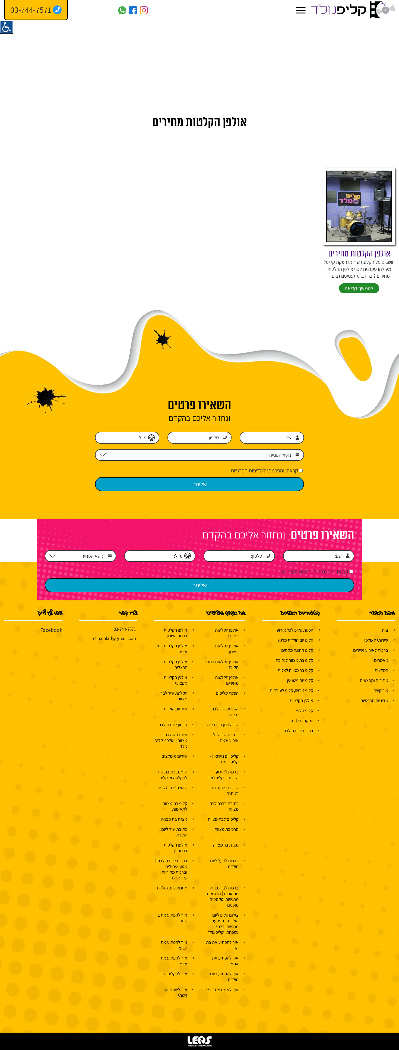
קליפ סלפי (304, 710)
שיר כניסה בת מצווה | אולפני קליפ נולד (171, 740)
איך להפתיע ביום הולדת (224, 976)
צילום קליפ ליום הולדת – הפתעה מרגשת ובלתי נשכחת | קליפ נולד (223, 923)
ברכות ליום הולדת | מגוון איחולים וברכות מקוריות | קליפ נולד (171, 869)
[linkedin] (90, 10)
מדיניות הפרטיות (374, 700)
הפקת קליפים (227, 693)
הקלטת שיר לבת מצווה (225, 711)
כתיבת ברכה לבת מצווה (224, 806)
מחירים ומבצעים (374, 680)
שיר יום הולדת (175, 709)
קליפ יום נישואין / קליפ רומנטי (224, 759)
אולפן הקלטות (301, 700)
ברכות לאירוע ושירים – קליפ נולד (223, 775)
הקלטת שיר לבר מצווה (173, 696)
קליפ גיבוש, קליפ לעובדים (291, 690)
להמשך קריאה (359, 288)
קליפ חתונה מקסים (297, 650)
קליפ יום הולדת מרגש (295, 640)
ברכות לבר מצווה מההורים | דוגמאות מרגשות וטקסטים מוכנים (223, 896)
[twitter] (100, 10)
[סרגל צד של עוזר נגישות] (6, 27)
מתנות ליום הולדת (172, 888)
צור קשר (381, 690)
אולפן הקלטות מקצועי (175, 680)
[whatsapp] (122, 10)
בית (385, 630)
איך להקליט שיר (173, 974)
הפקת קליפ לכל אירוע (295, 630)
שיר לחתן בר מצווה (223, 725)
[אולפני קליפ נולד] (353, 10)
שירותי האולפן (376, 640)
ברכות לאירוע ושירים (370, 650)
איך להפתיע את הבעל (174, 945)
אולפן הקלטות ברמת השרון (175, 633)
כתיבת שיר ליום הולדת (174, 832)
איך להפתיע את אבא (174, 961)
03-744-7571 (125, 629)
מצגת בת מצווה (174, 819)
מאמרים (381, 660)
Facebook (51, 630)
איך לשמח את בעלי (222, 989)
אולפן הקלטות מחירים (359, 254)
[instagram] (144, 10)
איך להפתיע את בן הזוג (171, 918)
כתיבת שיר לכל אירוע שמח (226, 737)
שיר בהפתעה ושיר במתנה (223, 790)
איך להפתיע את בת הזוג (222, 945)
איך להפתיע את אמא (225, 961)
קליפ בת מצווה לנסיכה (294, 660)
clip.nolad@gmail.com (114, 638)
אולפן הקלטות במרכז (227, 633)
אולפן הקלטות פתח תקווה (222, 664)
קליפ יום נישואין (300, 680)
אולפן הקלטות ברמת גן (175, 848)
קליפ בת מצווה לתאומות (175, 806)
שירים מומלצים (174, 756)
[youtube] (111, 10)
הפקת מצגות (302, 720)
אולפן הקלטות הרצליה (175, 664)
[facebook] (133, 10)
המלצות (381, 670)
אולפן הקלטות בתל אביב (171, 648)
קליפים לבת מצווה (223, 819)
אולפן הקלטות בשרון (227, 648)
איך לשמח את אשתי (175, 992)
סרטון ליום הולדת (172, 725)
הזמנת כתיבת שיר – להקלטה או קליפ (170, 775)
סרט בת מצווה (227, 829)
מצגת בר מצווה (226, 845)
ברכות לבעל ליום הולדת (224, 863)
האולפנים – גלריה (172, 788)
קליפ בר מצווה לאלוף (295, 670)
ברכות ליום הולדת (298, 731)
